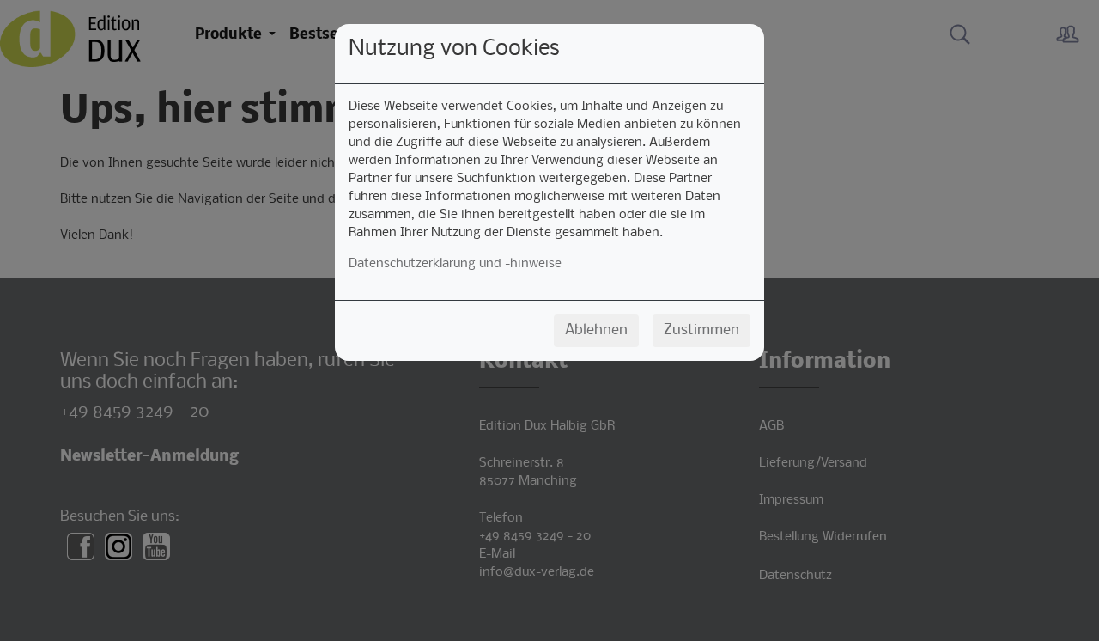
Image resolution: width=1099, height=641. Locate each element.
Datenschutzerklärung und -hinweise (455, 264)
